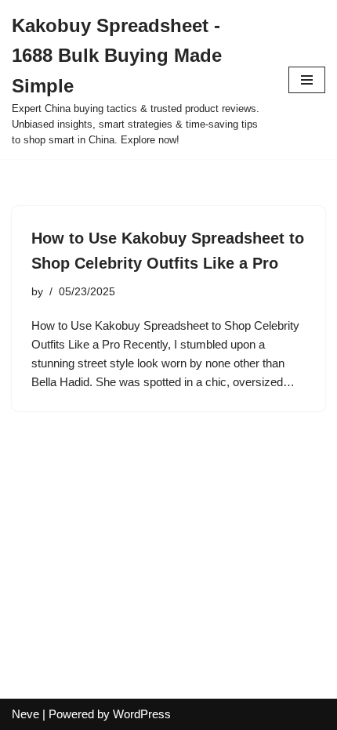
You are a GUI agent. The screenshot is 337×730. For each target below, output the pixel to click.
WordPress (142, 714)
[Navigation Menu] (306, 80)
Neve (25, 714)
